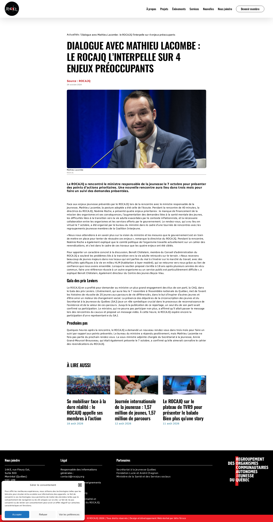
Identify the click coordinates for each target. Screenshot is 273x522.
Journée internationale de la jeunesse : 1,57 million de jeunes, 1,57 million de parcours (135, 410)
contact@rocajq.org (72, 476)
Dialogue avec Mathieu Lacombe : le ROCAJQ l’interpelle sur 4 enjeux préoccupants (128, 34)
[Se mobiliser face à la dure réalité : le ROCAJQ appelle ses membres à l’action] (88, 377)
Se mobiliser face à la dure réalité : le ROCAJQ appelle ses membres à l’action (86, 410)
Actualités (73, 34)
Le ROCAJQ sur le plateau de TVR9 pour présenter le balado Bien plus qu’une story (183, 410)
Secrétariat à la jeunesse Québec (136, 469)
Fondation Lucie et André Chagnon (137, 473)
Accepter (17, 514)
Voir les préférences (69, 514)
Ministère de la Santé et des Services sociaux (143, 476)
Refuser (43, 514)
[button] (80, 485)
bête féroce (180, 518)
